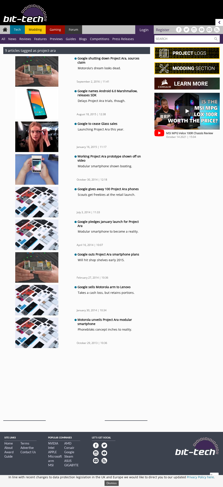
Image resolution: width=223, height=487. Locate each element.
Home (8, 443)
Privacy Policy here (200, 477)
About (8, 448)
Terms (24, 443)
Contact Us (28, 452)
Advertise (27, 448)
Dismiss (111, 483)
